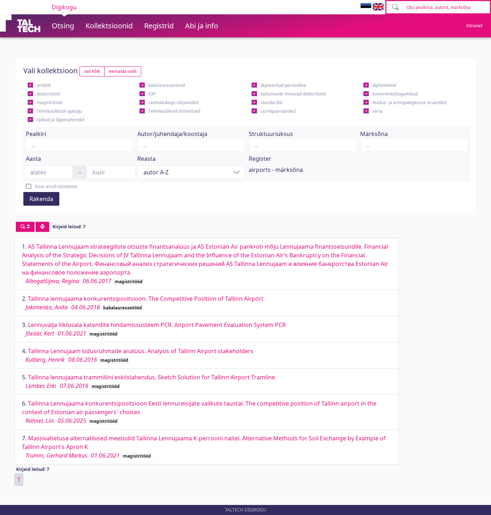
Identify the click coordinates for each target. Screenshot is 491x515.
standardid (271, 102)
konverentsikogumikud (395, 94)
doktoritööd (48, 94)
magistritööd (49, 102)
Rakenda (41, 199)
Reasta (146, 159)
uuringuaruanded (278, 111)
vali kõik (92, 71)
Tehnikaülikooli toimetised (174, 111)
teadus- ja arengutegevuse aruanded (409, 102)
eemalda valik (123, 71)
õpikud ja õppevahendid (60, 120)
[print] (42, 227)
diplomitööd (384, 85)
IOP (152, 94)
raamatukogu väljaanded (173, 102)
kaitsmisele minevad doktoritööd (293, 94)
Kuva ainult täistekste (56, 186)
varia (377, 111)
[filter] (25, 227)
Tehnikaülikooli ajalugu (59, 111)
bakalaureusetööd (166, 85)
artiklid (43, 85)
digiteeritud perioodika (283, 85)
